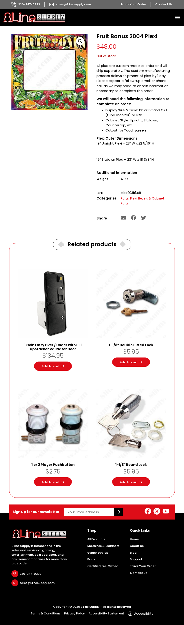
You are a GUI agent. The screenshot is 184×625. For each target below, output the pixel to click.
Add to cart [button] (50, 366)
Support (136, 559)
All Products (96, 539)
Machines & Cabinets (103, 546)
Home (134, 539)
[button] (177, 17)
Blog (133, 552)
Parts (125, 198)
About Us (137, 546)
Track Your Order (143, 566)
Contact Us (138, 573)
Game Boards (97, 552)
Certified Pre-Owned (102, 566)
